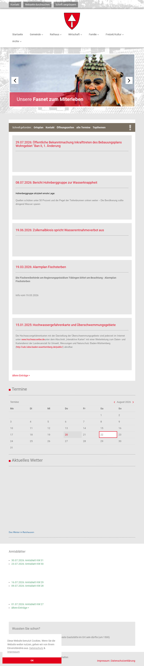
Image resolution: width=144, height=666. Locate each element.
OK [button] (32, 660)
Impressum (13, 651)
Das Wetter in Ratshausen (21, 532)
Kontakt (15, 4)
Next (129, 80)
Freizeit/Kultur (113, 34)
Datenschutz (36, 648)
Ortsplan (38, 127)
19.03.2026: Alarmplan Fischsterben (41, 267)
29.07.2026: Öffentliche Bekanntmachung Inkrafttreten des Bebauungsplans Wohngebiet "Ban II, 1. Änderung (69, 144)
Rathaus (54, 34)
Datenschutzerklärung (123, 660)
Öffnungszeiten (65, 127)
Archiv (15, 41)
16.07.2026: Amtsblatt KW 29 (27, 582)
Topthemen (99, 127)
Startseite (17, 34)
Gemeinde (35, 34)
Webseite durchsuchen (37, 4)
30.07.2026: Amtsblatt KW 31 (27, 560)
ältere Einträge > (21, 375)
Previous (14, 80)
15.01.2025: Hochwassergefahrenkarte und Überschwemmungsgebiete (66, 325)
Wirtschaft (74, 34)
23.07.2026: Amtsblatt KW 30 (27, 563)
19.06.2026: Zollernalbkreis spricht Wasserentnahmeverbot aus (60, 230)
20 (66, 434)
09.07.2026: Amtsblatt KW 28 (27, 585)
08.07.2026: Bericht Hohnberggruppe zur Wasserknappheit (56, 182)
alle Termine (83, 127)
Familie (93, 34)
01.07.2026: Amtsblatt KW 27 (27, 604)
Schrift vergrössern (65, 4)
